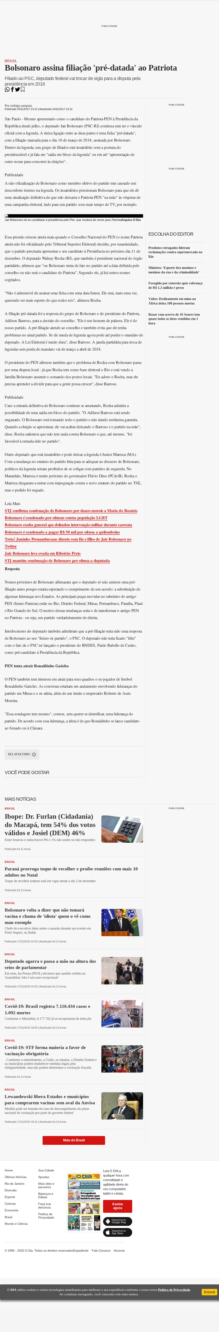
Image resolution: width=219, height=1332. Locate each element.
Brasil (11, 61)
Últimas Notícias (16, 1177)
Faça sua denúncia (44, 1205)
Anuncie (119, 1250)
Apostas (43, 1177)
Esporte (10, 1197)
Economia (11, 1210)
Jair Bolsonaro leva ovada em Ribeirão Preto (43, 553)
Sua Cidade (46, 1170)
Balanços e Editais (45, 1195)
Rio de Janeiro (14, 1183)
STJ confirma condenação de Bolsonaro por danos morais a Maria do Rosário (71, 510)
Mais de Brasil (73, 1140)
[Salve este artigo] (22, 91)
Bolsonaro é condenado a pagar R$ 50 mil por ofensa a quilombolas (62, 532)
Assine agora (117, 1206)
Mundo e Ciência (16, 1223)
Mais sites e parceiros (46, 1185)
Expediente (81, 1250)
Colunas (10, 1203)
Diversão (11, 1190)
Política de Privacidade (46, 1215)
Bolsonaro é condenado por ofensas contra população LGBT (56, 517)
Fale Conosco (101, 1250)
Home (9, 1170)
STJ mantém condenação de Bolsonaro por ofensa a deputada (57, 560)
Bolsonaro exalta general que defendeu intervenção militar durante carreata (68, 524)
